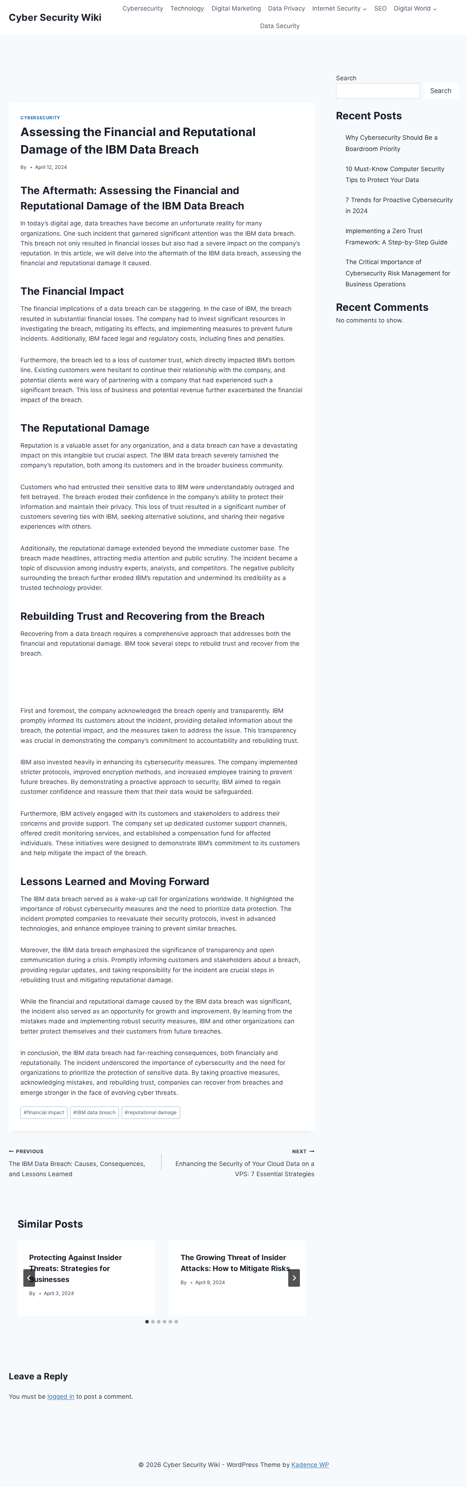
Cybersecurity (143, 8)
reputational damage (151, 1112)
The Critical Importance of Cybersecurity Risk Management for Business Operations (398, 273)
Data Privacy (286, 8)
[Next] (294, 1278)
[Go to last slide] (29, 1278)
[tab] (147, 1322)
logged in (60, 1396)
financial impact (44, 1112)
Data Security (280, 26)
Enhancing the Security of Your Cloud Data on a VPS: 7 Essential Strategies (244, 1163)
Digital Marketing (236, 8)
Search (346, 78)
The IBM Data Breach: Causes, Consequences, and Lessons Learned (77, 1163)
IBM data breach (94, 1112)
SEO (380, 8)
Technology (187, 8)
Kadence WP (310, 1464)
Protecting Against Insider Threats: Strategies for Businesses (75, 1268)
